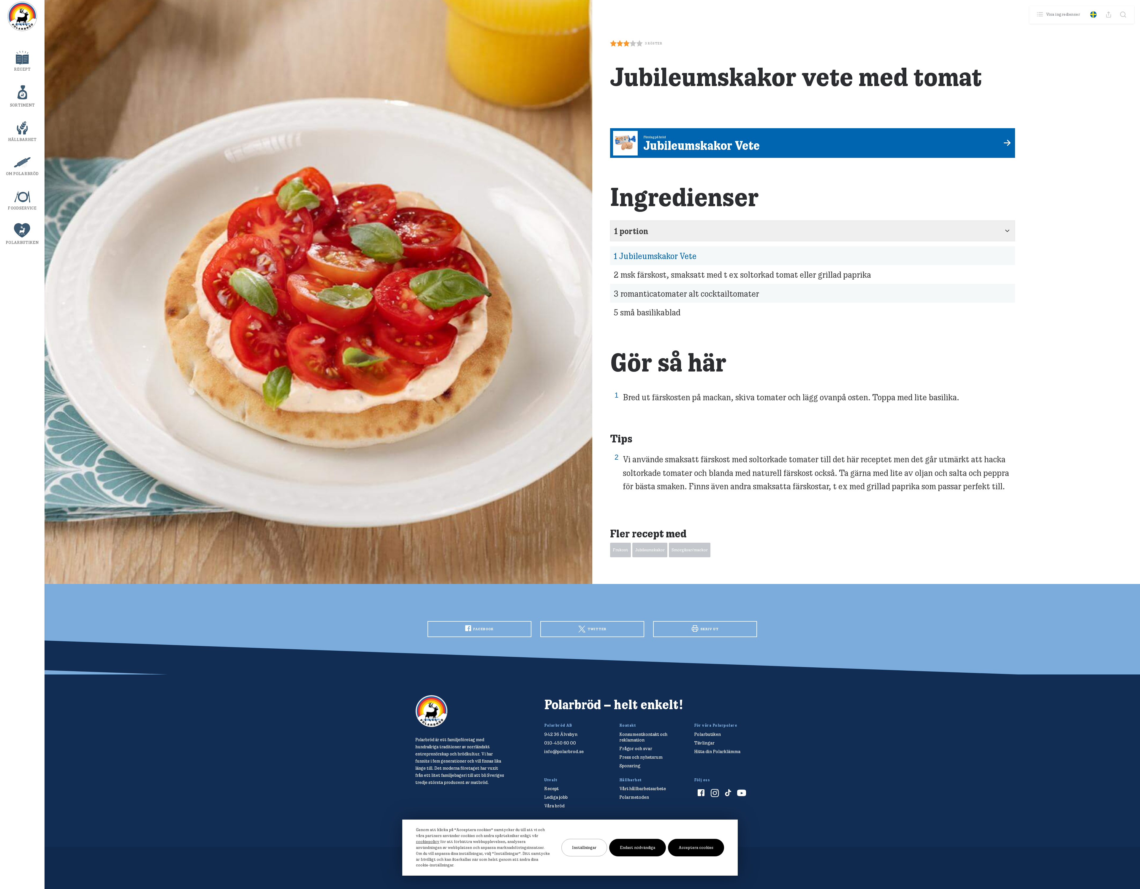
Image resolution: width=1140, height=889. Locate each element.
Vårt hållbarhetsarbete (642, 788)
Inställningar (584, 847)
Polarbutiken (22, 242)
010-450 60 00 (560, 743)
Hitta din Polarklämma (717, 751)
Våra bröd (554, 806)
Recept (22, 69)
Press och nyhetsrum (641, 757)
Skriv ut (709, 629)
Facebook (483, 629)
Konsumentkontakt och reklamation (643, 737)
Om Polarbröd (22, 173)
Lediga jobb (556, 797)
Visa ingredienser (1063, 14)
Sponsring (629, 766)
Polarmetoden (634, 797)
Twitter (597, 629)
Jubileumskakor (650, 550)
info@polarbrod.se (564, 751)
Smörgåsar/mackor (690, 550)
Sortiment (22, 105)
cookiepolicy (427, 841)
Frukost (620, 550)
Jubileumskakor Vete (655, 255)
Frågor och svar (635, 748)
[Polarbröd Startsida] (431, 711)
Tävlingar (704, 743)
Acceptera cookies (696, 847)
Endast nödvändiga (637, 847)
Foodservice (22, 208)
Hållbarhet (22, 139)
